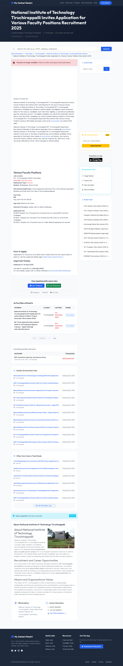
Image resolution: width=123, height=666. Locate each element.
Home (62, 3)
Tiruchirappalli (39, 54)
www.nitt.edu (55, 121)
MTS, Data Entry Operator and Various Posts (30, 357)
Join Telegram (37, 285)
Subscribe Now (95, 146)
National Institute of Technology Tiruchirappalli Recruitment (66, 54)
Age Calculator (89, 185)
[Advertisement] (44, 83)
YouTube (55, 292)
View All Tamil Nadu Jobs (43, 505)
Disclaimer (109, 662)
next (54, 338)
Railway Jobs (50, 649)
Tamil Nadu (29, 54)
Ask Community (86, 3)
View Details (70, 315)
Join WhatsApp (54, 285)
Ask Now (72, 516)
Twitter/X (45, 292)
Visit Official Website (57, 613)
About (87, 662)
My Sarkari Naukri (23, 3)
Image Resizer (89, 176)
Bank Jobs (49, 643)
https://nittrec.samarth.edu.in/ (53, 257)
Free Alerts (105, 3)
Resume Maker (89, 190)
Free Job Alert (68, 640)
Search (106, 49)
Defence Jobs (50, 646)
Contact (94, 662)
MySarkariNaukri (17, 54)
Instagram (36, 292)
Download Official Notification (61, 271)
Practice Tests (67, 646)
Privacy (101, 662)
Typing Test (88, 180)
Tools (95, 3)
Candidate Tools (68, 643)
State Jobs (69, 3)
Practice (77, 3)
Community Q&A (68, 649)
